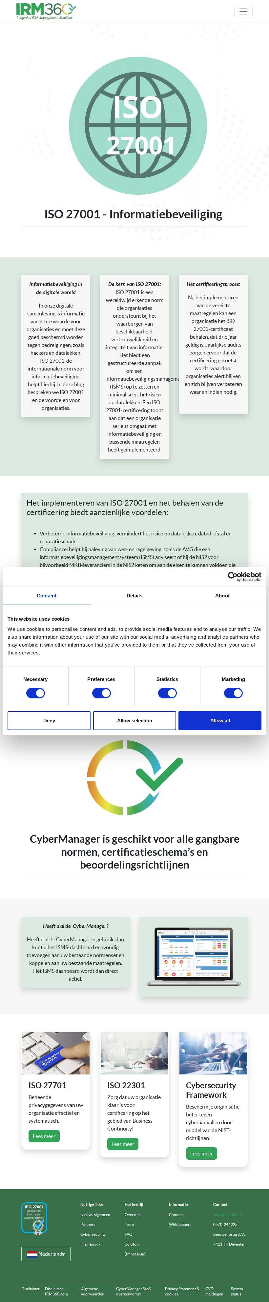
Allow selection (134, 720)
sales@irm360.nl (227, 1214)
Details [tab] (135, 595)
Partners (87, 1224)
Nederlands (51, 1254)
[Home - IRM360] (46, 11)
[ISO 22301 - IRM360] (134, 1053)
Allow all (220, 720)
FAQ (129, 1234)
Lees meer (44, 1136)
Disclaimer (30, 1289)
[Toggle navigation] (243, 11)
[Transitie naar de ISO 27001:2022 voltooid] (34, 1218)
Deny (49, 720)
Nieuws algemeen (95, 1214)
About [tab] (222, 595)
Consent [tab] (46, 595)
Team (129, 1224)
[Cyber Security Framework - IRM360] (213, 1053)
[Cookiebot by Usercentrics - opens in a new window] (232, 576)
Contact (176, 1214)
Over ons (132, 1214)
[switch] (101, 693)
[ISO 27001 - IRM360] (56, 1053)
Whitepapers (180, 1224)
